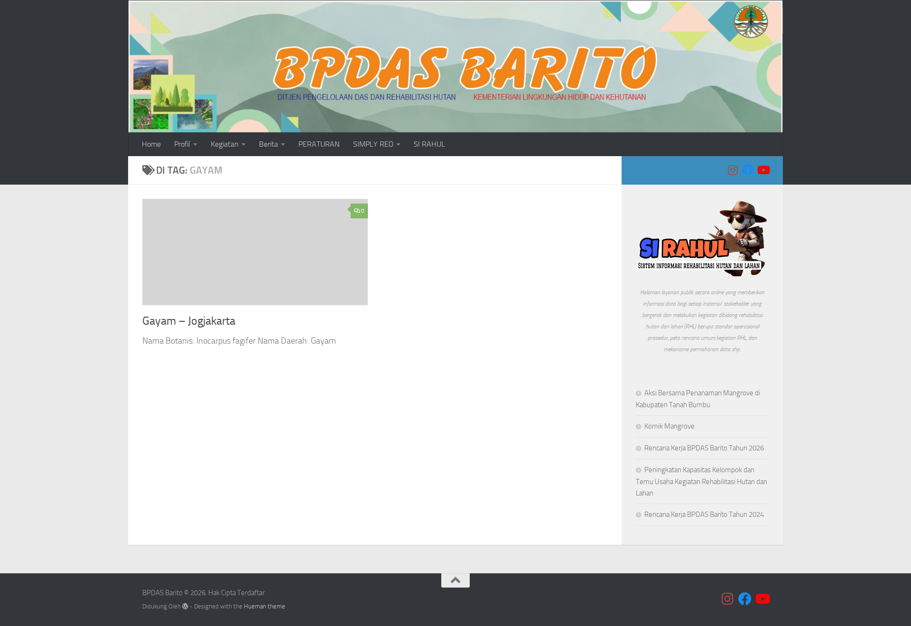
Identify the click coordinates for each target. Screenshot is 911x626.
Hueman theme (264, 606)
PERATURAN (319, 144)
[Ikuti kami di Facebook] (747, 170)
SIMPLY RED (373, 144)
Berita (268, 144)
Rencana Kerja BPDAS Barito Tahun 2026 (704, 448)
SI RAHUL (429, 144)
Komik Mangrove (669, 426)
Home (151, 144)
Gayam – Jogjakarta (188, 320)
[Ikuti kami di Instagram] (732, 170)
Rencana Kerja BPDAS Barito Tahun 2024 (704, 514)
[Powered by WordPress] (185, 606)
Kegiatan (225, 144)
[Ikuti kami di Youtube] (763, 170)
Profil (182, 144)
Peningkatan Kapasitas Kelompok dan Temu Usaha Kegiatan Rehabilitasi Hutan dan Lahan (701, 481)
